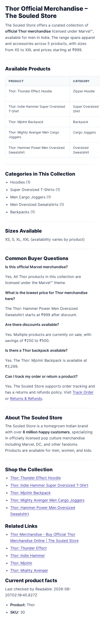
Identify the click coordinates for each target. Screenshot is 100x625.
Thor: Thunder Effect (28, 548)
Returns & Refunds (26, 398)
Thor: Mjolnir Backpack (30, 492)
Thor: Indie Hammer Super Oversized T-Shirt (49, 485)
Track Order (83, 392)
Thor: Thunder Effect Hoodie (35, 477)
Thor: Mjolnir (21, 563)
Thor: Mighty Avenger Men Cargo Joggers (47, 500)
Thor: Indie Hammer (27, 555)
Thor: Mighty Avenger (29, 570)
